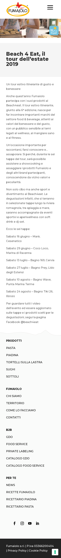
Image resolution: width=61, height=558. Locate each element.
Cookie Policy (38, 550)
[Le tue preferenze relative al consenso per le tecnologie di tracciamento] (55, 552)
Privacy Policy (17, 550)
